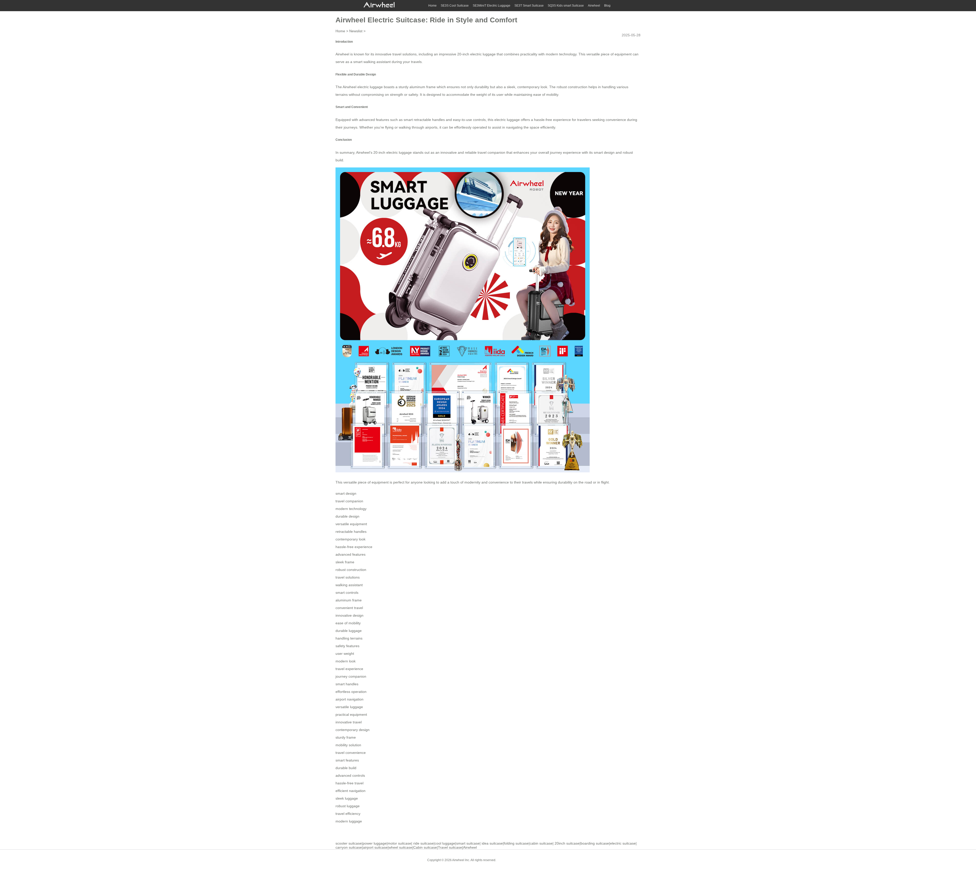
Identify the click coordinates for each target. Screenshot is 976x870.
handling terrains (349, 638)
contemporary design (353, 730)
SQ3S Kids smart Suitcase (566, 5)
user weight (345, 653)
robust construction (351, 570)
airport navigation (349, 699)
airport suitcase (375, 847)
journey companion (351, 676)
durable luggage (349, 631)
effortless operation (351, 692)
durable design (347, 516)
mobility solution (348, 745)
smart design (346, 493)
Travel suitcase (450, 847)
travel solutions (348, 577)
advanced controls (350, 775)
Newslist (355, 31)
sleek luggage (347, 798)
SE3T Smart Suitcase (529, 5)
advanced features (350, 554)
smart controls (347, 593)
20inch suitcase (567, 843)
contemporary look (350, 539)
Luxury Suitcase (536, 860)
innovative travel (349, 722)
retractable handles (351, 532)
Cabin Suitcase (510, 860)
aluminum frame (349, 600)
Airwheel (594, 5)
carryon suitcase (349, 847)
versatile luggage (349, 707)
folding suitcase (516, 843)
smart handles (347, 684)
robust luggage (348, 806)
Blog (607, 5)
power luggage (375, 843)
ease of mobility (348, 623)
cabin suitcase (541, 843)
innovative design (349, 615)
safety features (347, 646)
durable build (346, 768)
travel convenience (351, 753)
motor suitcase (399, 843)
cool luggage (445, 843)
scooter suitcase (349, 843)
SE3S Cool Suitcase (455, 5)
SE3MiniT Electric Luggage (491, 5)
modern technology (351, 509)
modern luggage (349, 821)
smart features (347, 760)
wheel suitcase (400, 847)
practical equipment (351, 714)
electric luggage (483, 54)
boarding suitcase (595, 843)
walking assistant (349, 585)
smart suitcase (468, 843)
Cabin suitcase (425, 847)
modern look (346, 661)
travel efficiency (348, 814)
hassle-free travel (349, 783)
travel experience (349, 669)
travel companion (349, 501)
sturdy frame (346, 737)
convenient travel (349, 608)
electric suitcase (623, 843)
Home (432, 5)
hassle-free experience (354, 547)
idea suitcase (492, 843)
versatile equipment (351, 524)
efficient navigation (350, 791)
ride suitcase (423, 843)
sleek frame (345, 562)
